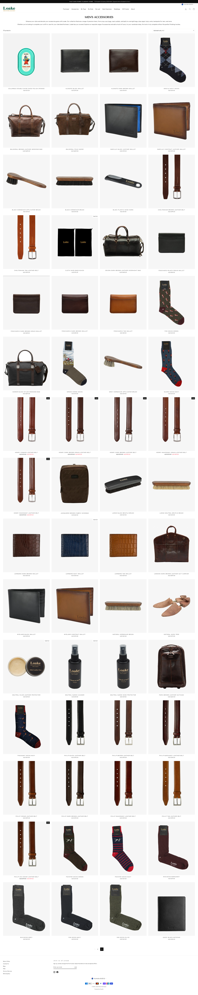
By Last (98, 9)
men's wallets (116, 21)
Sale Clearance (107, 9)
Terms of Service (7, 971)
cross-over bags (106, 21)
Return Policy (6, 961)
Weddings (117, 9)
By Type (83, 9)
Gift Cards (125, 9)
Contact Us (6, 963)
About (133, 9)
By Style (90, 9)
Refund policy (6, 973)
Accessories (75, 9)
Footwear (66, 9)
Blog (4, 966)
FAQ (4, 968)
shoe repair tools (143, 21)
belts (124, 21)
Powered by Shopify (99, 989)
